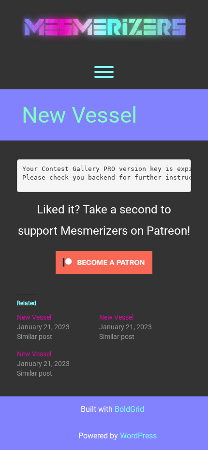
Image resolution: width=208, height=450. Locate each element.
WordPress (138, 435)
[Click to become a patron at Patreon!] (104, 261)
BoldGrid (129, 409)
